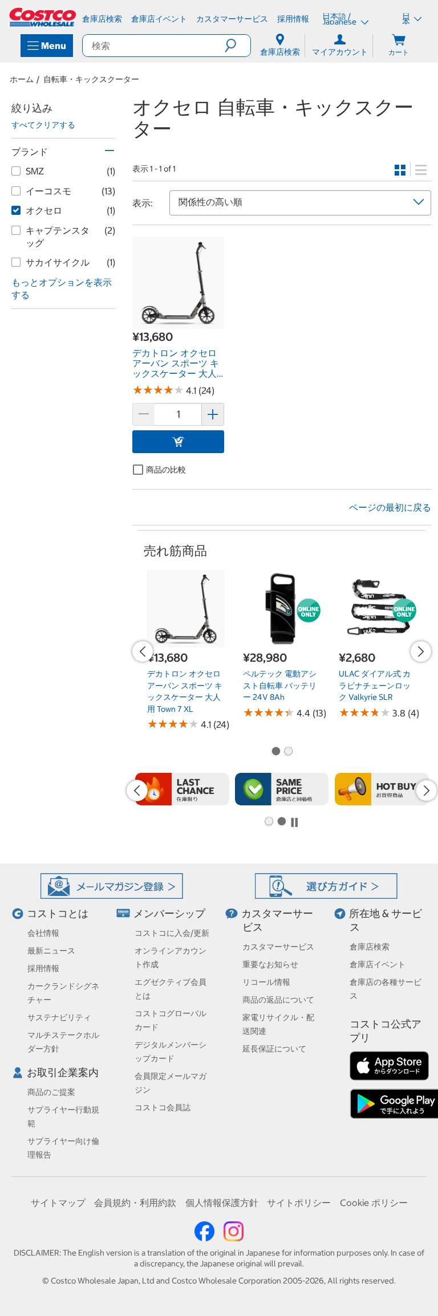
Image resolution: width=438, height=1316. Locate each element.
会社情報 (43, 933)
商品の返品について (278, 1000)
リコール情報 (266, 982)
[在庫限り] (182, 789)
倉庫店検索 (370, 947)
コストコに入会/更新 (172, 933)
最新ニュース (51, 951)
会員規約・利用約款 (135, 1202)
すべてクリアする (43, 125)
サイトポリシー (299, 1202)
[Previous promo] (142, 651)
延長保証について (274, 1049)
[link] (178, 322)
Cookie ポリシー (374, 1202)
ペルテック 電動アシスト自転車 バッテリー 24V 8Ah (280, 685)
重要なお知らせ (270, 964)
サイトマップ (58, 1202)
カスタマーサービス (278, 947)
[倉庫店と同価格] (282, 789)
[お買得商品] (382, 789)
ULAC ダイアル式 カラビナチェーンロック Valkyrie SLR (375, 685)
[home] (43, 17)
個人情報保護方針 (221, 1202)
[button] (237, 45)
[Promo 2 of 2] (288, 752)
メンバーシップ (169, 913)
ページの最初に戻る (390, 507)
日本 (406, 19)
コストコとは (57, 913)
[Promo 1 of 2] (275, 752)
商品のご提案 (51, 1092)
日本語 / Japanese (340, 19)
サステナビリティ (59, 1017)
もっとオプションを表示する (61, 288)
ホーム (22, 79)
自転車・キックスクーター (91, 79)
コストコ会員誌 (162, 1107)
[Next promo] (421, 651)
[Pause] (294, 822)
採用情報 (43, 968)
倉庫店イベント (377, 964)
